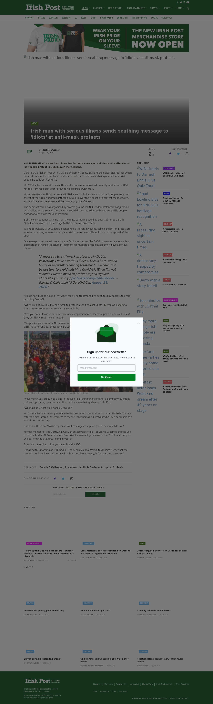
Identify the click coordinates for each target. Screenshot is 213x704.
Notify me (106, 377)
